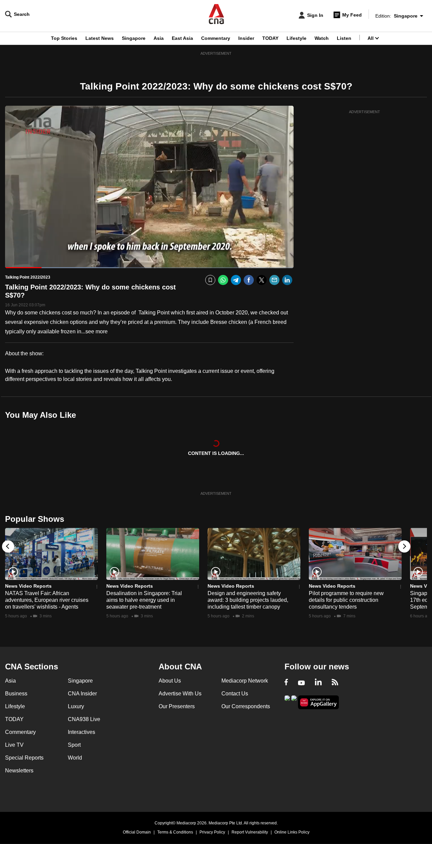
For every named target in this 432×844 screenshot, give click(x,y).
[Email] (274, 280)
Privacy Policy (212, 832)
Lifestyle (296, 38)
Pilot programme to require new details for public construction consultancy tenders (346, 600)
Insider (246, 38)
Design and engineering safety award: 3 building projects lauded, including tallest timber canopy (248, 600)
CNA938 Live (84, 719)
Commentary (215, 38)
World (75, 758)
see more (96, 331)
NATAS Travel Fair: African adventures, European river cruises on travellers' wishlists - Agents (46, 600)
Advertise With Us (180, 693)
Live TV (14, 745)
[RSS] (335, 683)
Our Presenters (177, 706)
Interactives (81, 732)
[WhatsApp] (223, 280)
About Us (170, 681)
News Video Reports (28, 586)
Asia (159, 38)
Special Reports (24, 758)
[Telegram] (236, 280)
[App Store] (294, 701)
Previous (8, 546)
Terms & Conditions (175, 832)
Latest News (99, 38)
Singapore (133, 38)
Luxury (76, 706)
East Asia (182, 38)
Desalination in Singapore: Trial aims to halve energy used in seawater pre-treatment (144, 600)
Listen (344, 38)
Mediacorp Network (244, 681)
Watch (322, 38)
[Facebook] (249, 280)
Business (16, 693)
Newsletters (19, 770)
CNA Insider (82, 693)
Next (404, 546)
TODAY (270, 38)
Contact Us (234, 693)
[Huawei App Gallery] (318, 702)
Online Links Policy (291, 832)
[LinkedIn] (287, 280)
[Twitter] (261, 280)
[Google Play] (287, 701)
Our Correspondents (245, 706)
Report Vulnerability (250, 832)
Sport (74, 745)
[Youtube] (301, 683)
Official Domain (137, 832)
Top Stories (64, 38)
